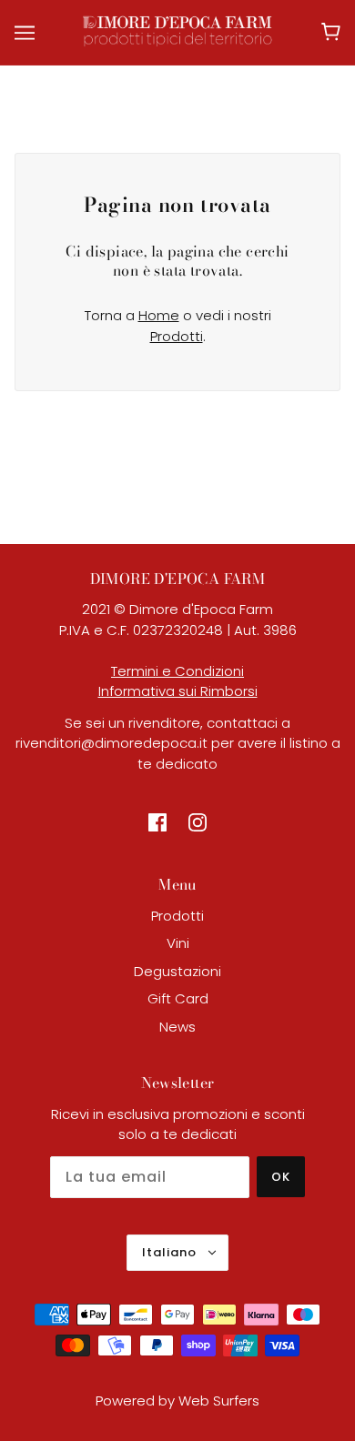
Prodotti (176, 336)
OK (280, 1176)
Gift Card (177, 998)
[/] (178, 30)
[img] (157, 822)
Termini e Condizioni (177, 670)
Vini (178, 942)
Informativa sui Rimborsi (178, 690)
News (177, 1026)
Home (158, 315)
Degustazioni (177, 971)
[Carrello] (331, 32)
